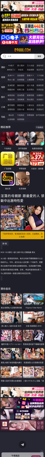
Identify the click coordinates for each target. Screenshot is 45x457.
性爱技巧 (40, 109)
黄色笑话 (30, 109)
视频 (3, 77)
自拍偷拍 (20, 75)
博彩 (3, 67)
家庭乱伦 (20, 105)
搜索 (39, 56)
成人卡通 (30, 85)
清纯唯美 (20, 99)
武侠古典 (40, 105)
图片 (3, 97)
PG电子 (11, 65)
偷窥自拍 (11, 95)
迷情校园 (11, 109)
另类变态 (40, 89)
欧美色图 (30, 95)
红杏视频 (11, 119)
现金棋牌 (30, 69)
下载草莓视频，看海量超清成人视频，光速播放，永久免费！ (22, 235)
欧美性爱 (40, 85)
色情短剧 (20, 119)
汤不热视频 (40, 115)
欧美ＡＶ (30, 75)
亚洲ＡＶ (11, 75)
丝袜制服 (20, 79)
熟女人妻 (11, 79)
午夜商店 (20, 115)
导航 (3, 117)
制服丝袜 (11, 89)
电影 (3, 87)
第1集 (4, 243)
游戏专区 (40, 65)
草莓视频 (30, 115)
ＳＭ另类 (40, 79)
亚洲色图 (20, 95)
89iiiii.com (22, 50)
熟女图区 (30, 99)
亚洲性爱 (11, 85)
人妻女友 (30, 105)
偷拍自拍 (20, 85)
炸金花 (20, 69)
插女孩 (11, 115)
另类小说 (20, 109)
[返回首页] (41, 452)
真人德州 (20, 65)
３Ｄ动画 (40, 75)
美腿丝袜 (11, 99)
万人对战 (30, 65)
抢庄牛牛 (40, 69)
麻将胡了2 (11, 69)
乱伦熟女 (30, 89)
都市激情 (11, 105)
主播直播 (30, 79)
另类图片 (40, 99)
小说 (3, 107)
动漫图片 (40, 95)
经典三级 (20, 89)
